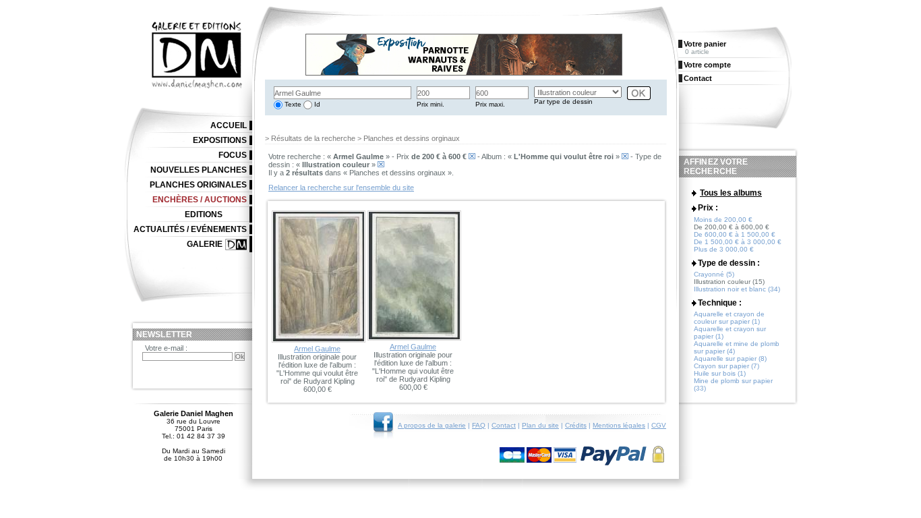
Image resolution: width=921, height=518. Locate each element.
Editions (203, 214)
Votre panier (705, 44)
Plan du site (540, 425)
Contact (504, 425)
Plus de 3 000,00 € (724, 249)
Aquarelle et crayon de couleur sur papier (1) (729, 317)
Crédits (576, 425)
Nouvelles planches (198, 170)
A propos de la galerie (432, 425)
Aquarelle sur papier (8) (730, 358)
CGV (658, 425)
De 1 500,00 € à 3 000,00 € (737, 242)
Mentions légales (619, 425)
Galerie (204, 244)
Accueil (228, 125)
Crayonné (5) (714, 274)
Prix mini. (430, 104)
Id (316, 104)
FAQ (478, 425)
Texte (292, 104)
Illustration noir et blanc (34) (737, 289)
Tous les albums (731, 193)
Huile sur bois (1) (720, 373)
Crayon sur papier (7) (726, 366)
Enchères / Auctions (199, 199)
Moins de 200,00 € (723, 219)
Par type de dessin (563, 101)
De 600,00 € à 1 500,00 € (734, 234)
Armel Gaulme (317, 349)
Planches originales (198, 185)
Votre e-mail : (166, 348)
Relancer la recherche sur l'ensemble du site (341, 187)
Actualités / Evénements (190, 229)
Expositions (220, 140)
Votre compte (707, 65)
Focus (232, 155)
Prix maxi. (490, 104)
